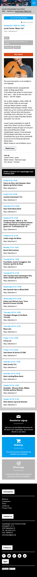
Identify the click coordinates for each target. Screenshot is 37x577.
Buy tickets (18, 54)
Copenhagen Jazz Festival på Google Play (12, 569)
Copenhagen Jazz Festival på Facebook (4, 556)
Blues (6, 38)
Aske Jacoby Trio (9, 364)
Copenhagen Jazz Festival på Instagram (19, 556)
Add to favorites (28, 22)
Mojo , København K (10, 31)
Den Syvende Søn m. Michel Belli (16, 289)
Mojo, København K (10, 188)
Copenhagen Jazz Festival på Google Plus (14, 556)
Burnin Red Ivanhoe (11, 250)
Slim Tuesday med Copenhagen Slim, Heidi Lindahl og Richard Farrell (17, 276)
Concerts (10, 11)
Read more (10, 148)
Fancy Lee (7, 340)
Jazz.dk (4, 9)
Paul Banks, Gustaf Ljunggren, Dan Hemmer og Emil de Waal (17, 263)
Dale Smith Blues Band (12, 208)
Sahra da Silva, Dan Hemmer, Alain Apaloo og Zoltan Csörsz (16, 184)
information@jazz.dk (9, 535)
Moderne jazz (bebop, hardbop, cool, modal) (16, 42)
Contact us (5, 506)
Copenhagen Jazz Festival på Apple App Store (5, 569)
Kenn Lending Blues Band (13, 376)
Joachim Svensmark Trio (12, 197)
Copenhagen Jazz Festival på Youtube (25, 556)
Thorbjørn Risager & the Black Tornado (15, 316)
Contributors (6, 501)
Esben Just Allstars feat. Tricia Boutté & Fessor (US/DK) (15, 302)
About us (5, 499)
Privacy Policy (7, 508)
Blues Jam (7, 329)
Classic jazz (8, 47)
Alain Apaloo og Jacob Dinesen (15, 401)
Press (4, 504)
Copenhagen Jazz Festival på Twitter (9, 556)
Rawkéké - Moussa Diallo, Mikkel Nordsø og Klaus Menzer (16, 389)
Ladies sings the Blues (12, 238)
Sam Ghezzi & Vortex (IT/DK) (14, 352)
